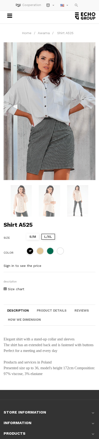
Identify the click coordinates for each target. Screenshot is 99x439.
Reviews (81, 310)
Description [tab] (18, 310)
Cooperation (31, 5)
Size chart (15, 289)
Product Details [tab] (52, 310)
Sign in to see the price (22, 266)
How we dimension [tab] (24, 319)
